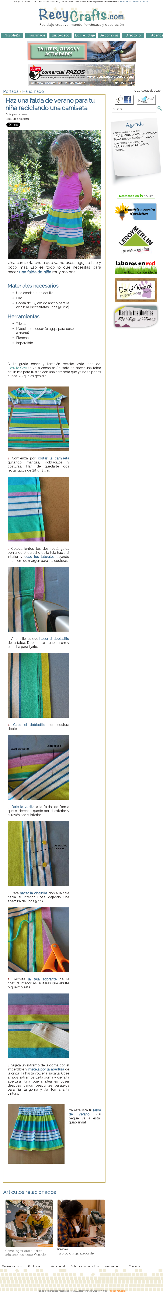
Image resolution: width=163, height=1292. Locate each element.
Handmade (33, 91)
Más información (129, 1)
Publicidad (35, 1266)
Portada (10, 91)
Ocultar (144, 1)
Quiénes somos (11, 1266)
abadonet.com (118, 1290)
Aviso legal (58, 1266)
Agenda (134, 124)
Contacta (134, 1266)
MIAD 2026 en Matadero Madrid (131, 146)
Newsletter (111, 1266)
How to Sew (17, 368)
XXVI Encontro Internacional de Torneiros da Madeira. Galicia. (135, 135)
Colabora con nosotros (84, 1266)
